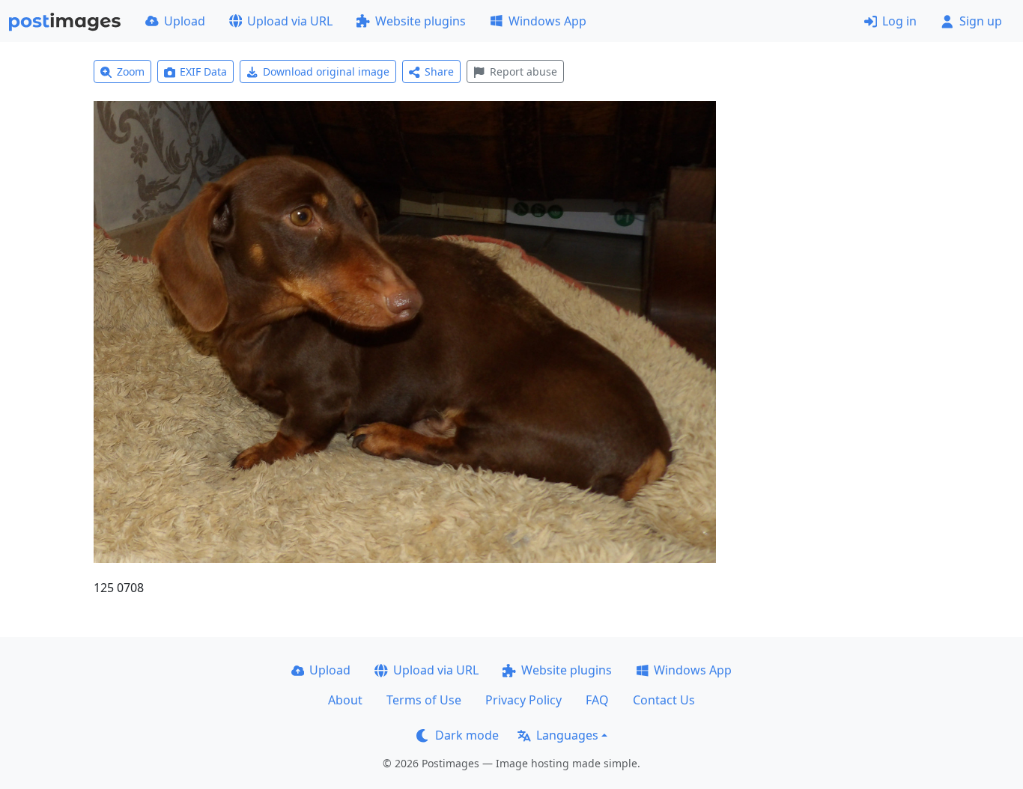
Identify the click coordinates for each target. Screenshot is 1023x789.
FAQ (597, 700)
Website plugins (420, 21)
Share (439, 71)
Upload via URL (290, 21)
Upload (184, 21)
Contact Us (664, 700)
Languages (567, 735)
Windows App (547, 21)
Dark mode (467, 735)
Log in (899, 21)
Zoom (131, 71)
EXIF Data (203, 71)
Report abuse (523, 71)
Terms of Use (423, 700)
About (345, 700)
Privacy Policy (523, 700)
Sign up (980, 21)
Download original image (326, 71)
